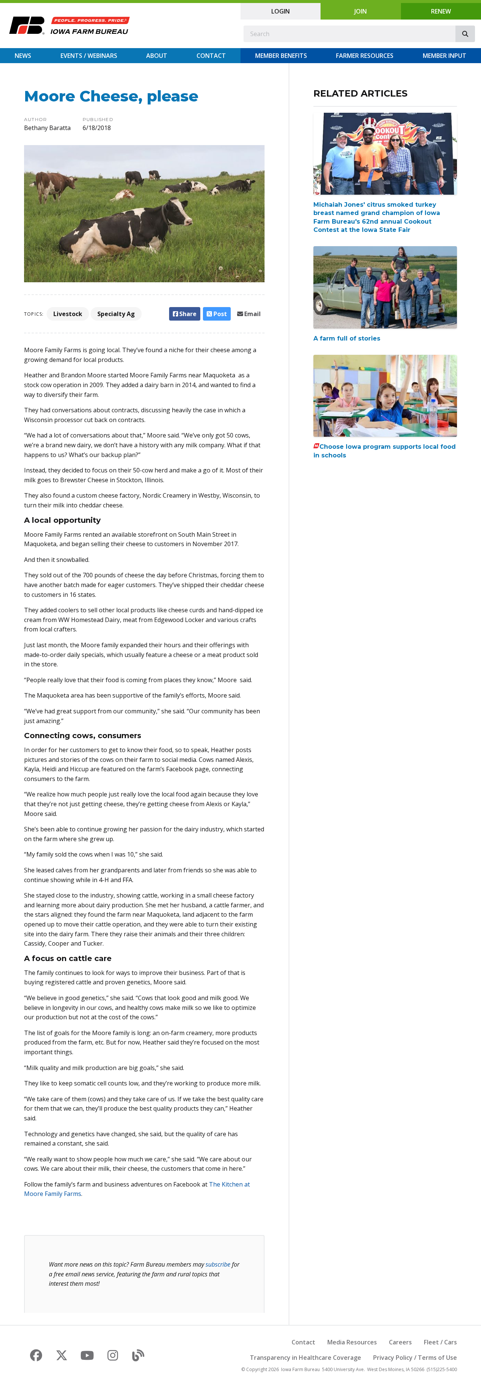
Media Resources (352, 1342)
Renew (441, 11)
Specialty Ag (116, 314)
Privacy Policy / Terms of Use (415, 1357)
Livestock (67, 314)
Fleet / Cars (440, 1342)
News (23, 55)
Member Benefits (281, 55)
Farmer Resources (364, 55)
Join (360, 11)
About (156, 55)
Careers (400, 1342)
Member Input (444, 55)
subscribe (218, 1264)
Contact (211, 55)
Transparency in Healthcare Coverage (305, 1357)
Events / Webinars (89, 55)
